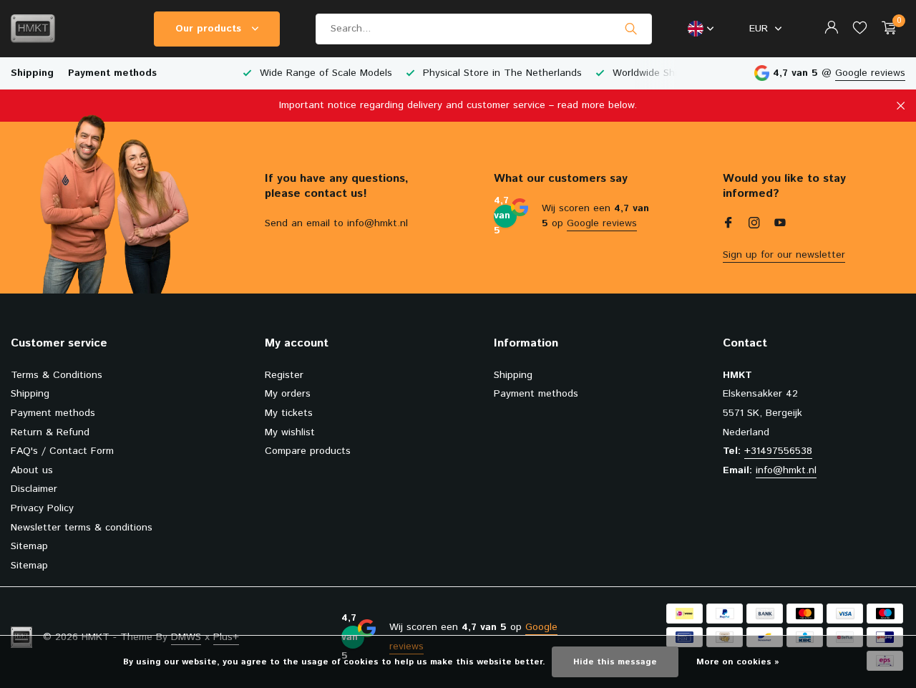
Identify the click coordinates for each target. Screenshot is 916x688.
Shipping (32, 73)
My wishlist (290, 432)
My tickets (289, 413)
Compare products (308, 451)
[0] (885, 29)
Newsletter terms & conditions (81, 527)
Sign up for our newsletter (784, 255)
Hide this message (615, 662)
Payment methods (112, 73)
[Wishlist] (859, 29)
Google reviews (870, 73)
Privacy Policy (42, 508)
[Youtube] (780, 224)
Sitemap (29, 546)
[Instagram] (754, 224)
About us (32, 470)
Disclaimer (34, 489)
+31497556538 (778, 451)
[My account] (831, 29)
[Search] (630, 28)
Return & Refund (50, 432)
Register (284, 375)
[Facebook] (728, 224)
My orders (288, 394)
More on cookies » (737, 662)
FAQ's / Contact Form (62, 451)
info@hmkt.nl (786, 470)
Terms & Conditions (56, 375)
